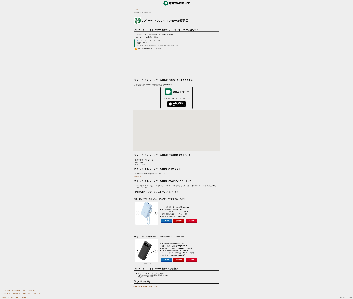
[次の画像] (155, 213)
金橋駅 (135, 286)
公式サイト (137, 176)
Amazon (166, 220)
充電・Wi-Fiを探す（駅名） (29, 290)
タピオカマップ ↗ (6, 293)
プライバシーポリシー (13, 297)
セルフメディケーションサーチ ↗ (31, 293)
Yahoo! (191, 220)
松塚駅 (145, 286)
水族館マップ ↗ (17, 293)
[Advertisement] (176, 63)
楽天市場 (179, 220)
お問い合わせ (24, 297)
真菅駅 (150, 286)
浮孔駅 (140, 286)
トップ (136, 9)
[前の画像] (137, 213)
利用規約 (4, 297)
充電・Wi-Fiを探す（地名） (14, 290)
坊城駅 (156, 286)
